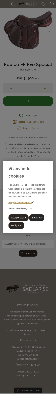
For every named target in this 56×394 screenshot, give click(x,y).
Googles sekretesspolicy (20, 202)
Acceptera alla (18, 217)
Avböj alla (16, 225)
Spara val (37, 217)
